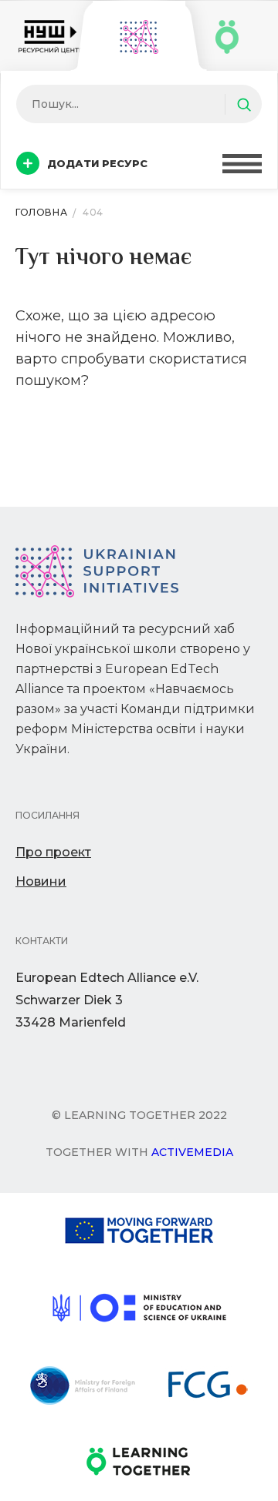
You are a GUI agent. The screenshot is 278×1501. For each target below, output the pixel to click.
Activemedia (192, 1152)
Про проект (53, 852)
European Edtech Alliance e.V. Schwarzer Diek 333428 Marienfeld (106, 1000)
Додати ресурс (97, 163)
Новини (40, 881)
